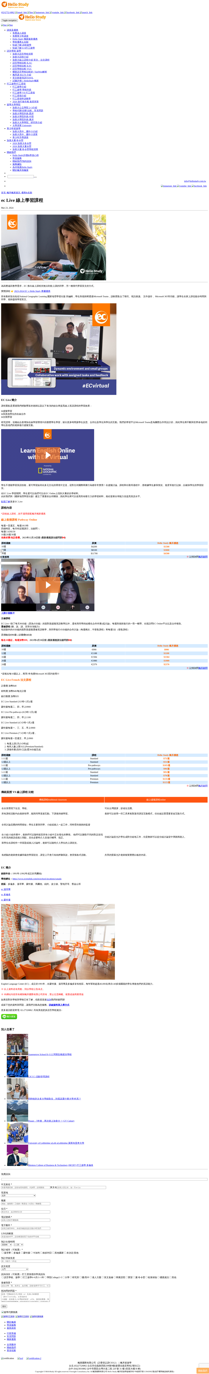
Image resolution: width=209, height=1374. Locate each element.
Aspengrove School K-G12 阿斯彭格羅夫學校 (50, 1054)
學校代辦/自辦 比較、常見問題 (28, 110)
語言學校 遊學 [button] (14, 51)
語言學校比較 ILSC (22, 66)
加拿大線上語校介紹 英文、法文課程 (31, 60)
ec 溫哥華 (6, 889)
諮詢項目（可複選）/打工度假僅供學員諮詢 (23, 1274)
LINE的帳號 (7, 1233)
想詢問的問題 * (8, 1291)
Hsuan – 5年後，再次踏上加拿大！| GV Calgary (51, 1121)
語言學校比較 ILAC (22, 63)
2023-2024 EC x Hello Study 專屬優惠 (32, 291)
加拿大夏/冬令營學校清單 (25, 149)
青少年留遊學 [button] (13, 128)
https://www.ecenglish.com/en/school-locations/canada (37, 879)
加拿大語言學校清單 (23, 54)
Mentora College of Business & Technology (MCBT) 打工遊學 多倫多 (60, 1165)
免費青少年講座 (20, 36)
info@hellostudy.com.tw (195, 181)
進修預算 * (6, 1282)
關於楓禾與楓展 (20, 170)
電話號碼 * (6, 1217)
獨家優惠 (11, 1339)
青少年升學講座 (20, 137)
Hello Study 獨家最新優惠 (25, 39)
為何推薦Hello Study (22, 167)
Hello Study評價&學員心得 (26, 155)
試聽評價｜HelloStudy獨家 (26, 81)
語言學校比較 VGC (22, 69)
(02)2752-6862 (8, 12)
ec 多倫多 (6, 894)
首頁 (3, 192)
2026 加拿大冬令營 (22, 143)
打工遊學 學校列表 (22, 89)
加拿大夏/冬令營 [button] (15, 140)
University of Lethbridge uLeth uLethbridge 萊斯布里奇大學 (56, 1143)
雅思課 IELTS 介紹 (22, 75)
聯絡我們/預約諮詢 (22, 161)
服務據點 (17, 164)
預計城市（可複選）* (12, 1249)
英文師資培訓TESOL (23, 78)
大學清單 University (22, 125)
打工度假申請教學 (22, 98)
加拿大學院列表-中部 (23, 116)
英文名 (53, 1187)
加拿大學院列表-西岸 (23, 113)
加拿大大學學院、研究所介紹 (27, 122)
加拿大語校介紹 (20, 57)
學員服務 (17, 158)
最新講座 (11, 1328)
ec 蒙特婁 (6, 900)
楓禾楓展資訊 (14, 192)
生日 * (4, 1209)
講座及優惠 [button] (12, 30)
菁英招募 (11, 1350)
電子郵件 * (6, 1225)
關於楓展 (11, 1322)
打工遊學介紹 (19, 86)
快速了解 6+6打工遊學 (24, 48)
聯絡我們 (11, 1347)
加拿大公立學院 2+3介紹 (25, 107)
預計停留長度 (8, 1258)
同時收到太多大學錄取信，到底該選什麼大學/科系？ (54, 1099)
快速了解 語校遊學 (22, 45)
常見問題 (11, 1336)
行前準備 (11, 1333)
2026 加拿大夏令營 (22, 146)
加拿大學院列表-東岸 (23, 119)
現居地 (4, 1192)
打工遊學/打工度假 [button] (16, 84)
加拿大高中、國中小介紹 (25, 131)
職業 (3, 1200)
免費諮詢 (5, 1174)
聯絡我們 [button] (11, 152)
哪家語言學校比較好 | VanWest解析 (30, 72)
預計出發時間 (8, 1242)
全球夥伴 (11, 1344)
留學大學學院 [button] (13, 104)
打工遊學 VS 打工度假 (24, 92)
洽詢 (49, 999)
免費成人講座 (19, 33)
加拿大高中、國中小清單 (25, 134)
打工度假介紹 (19, 95)
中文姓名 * (6, 1184)
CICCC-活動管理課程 (38, 1076)
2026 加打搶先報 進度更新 (26, 101)
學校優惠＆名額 (20, 42)
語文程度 (5, 1266)
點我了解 (5, 501)
